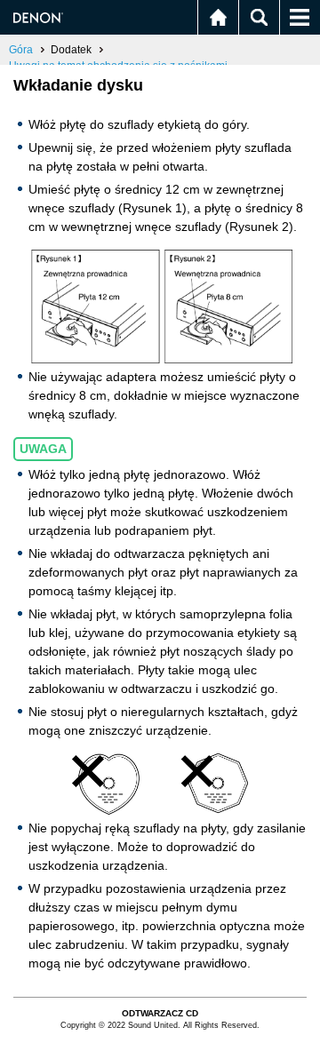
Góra (21, 50)
